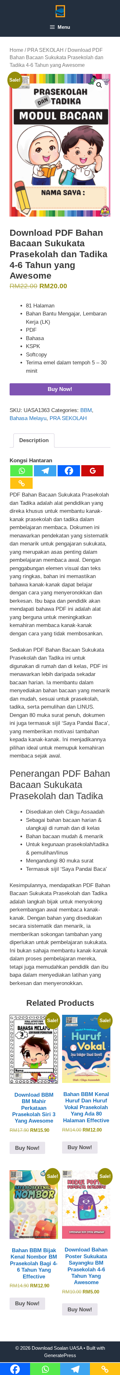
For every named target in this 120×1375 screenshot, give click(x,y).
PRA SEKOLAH (45, 50)
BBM (86, 410)
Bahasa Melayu (28, 418)
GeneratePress (60, 1355)
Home (16, 50)
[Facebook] (69, 470)
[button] (99, 85)
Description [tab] (34, 440)
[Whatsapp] (21, 470)
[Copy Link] (21, 483)
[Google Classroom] (92, 470)
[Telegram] (45, 470)
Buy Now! (60, 389)
